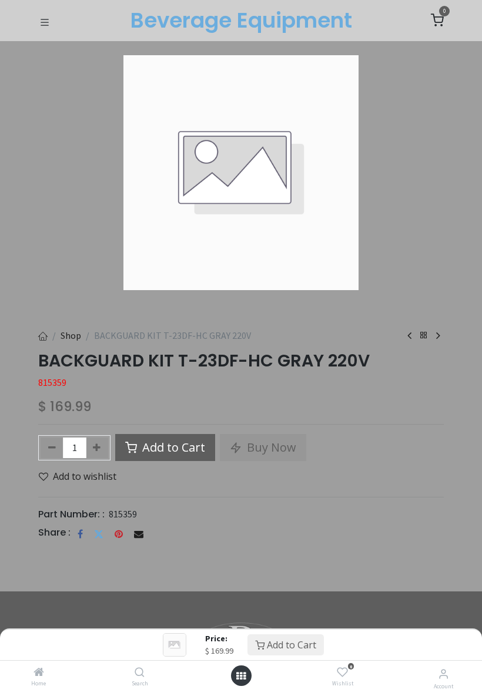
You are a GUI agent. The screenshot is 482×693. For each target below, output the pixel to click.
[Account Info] (443, 674)
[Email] (138, 534)
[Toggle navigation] (44, 21)
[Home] (39, 672)
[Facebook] (80, 534)
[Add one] (97, 448)
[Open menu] (241, 676)
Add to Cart (290, 644)
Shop (71, 335)
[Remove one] (52, 448)
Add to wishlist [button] (84, 476)
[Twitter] (98, 534)
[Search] (139, 672)
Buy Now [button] (270, 447)
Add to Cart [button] (172, 447)
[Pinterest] (119, 534)
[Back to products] (424, 335)
